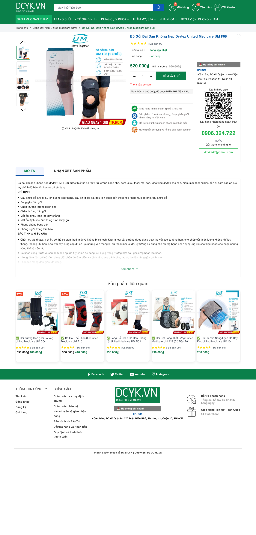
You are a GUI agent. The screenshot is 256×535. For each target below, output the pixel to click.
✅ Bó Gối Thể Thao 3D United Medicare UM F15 (79, 339)
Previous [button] (23, 42)
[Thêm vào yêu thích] (238, 36)
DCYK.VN (156, 452)
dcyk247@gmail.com (218, 152)
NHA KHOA (167, 19)
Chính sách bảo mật (66, 406)
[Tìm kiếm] (158, 7)
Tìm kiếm (21, 396)
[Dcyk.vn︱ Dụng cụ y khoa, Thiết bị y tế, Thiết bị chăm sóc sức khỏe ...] (31, 7)
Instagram (162, 374)
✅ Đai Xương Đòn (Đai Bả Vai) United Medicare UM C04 (34, 339)
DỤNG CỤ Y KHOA (114, 19)
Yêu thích (205, 7)
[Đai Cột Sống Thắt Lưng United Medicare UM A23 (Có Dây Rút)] (173, 312)
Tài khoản (228, 7)
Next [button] (23, 110)
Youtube (139, 374)
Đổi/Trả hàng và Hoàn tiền (70, 427)
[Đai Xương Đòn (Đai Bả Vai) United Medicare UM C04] (37, 312)
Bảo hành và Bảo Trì (67, 421)
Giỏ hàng (21, 412)
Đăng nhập (23, 402)
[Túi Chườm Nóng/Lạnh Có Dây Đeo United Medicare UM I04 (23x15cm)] (218, 312)
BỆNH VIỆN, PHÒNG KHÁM (200, 19)
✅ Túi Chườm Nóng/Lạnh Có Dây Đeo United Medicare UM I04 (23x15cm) (217, 339)
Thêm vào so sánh (141, 84)
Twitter (119, 374)
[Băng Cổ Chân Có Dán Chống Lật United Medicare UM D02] (128, 312)
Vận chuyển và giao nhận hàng (70, 414)
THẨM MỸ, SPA (143, 19)
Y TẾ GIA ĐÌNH (85, 19)
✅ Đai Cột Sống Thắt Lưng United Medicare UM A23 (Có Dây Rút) (172, 339)
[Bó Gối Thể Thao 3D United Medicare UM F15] (82, 312)
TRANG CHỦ (62, 19)
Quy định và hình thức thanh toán (68, 434)
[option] (80, 79)
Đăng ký (21, 407)
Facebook (97, 374)
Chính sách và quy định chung (69, 398)
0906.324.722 (218, 133)
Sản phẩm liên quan (128, 283)
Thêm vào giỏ (170, 76)
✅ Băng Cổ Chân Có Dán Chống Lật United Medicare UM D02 (126, 339)
